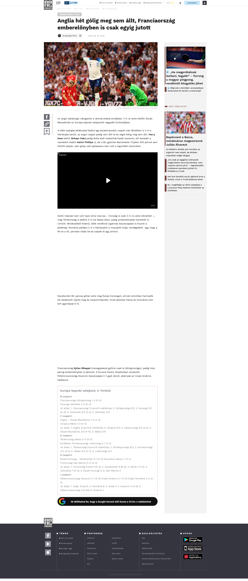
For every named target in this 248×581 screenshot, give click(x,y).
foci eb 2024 (65, 9)
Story (114, 543)
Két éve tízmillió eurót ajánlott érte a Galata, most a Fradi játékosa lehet (186, 178)
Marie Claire (117, 559)
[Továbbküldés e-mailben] (47, 124)
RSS (143, 538)
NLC (88, 564)
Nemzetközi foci (69, 14)
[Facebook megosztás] (47, 117)
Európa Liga (136, 3)
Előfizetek (192, 3)
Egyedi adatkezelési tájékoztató (156, 559)
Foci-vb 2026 (107, 3)
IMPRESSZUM (147, 548)
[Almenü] (58, 3)
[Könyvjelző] (47, 131)
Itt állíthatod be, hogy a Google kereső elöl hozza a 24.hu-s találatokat (111, 501)
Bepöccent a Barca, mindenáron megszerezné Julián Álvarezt (184, 141)
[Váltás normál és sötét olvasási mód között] (180, 2)
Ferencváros (122, 3)
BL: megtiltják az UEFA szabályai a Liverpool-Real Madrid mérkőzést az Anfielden (186, 188)
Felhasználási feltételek (153, 554)
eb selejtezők (110, 9)
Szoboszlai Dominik (153, 3)
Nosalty (90, 559)
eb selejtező (93, 9)
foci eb (79, 9)
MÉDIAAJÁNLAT (148, 564)
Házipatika (116, 538)
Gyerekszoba (117, 548)
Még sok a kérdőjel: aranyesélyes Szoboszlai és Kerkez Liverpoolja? (185, 89)
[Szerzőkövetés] (80, 36)
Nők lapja (116, 554)
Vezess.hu (91, 548)
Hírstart (91, 543)
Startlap (91, 538)
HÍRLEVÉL (145, 543)
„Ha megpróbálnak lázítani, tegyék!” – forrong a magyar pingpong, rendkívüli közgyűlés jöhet (185, 78)
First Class (92, 554)
